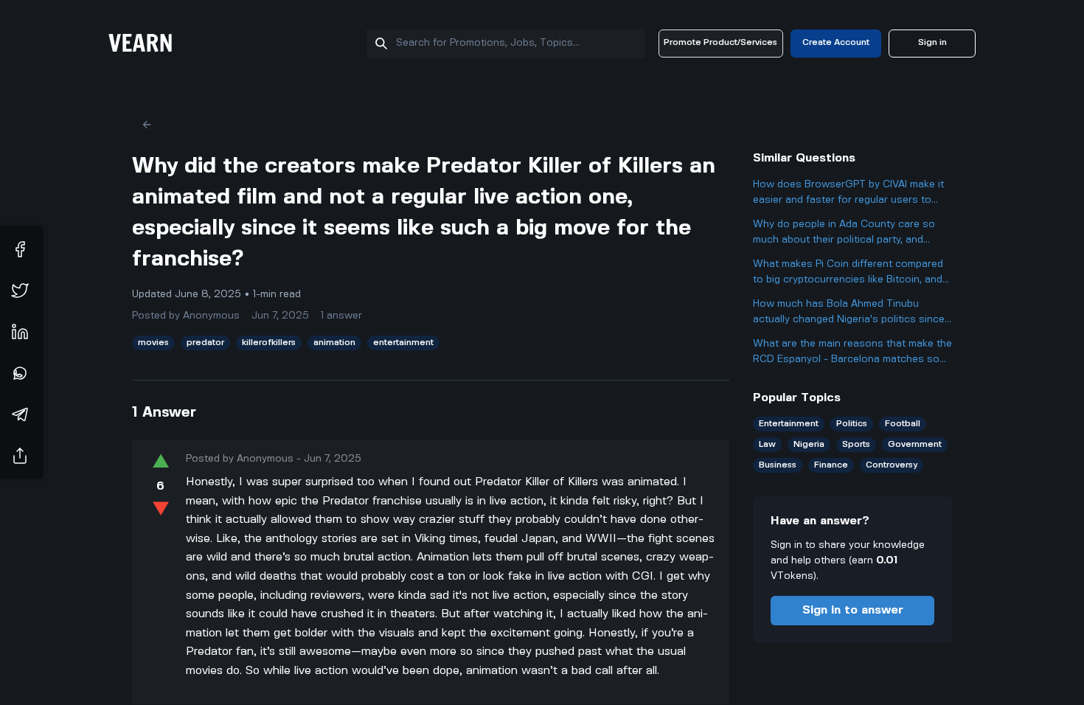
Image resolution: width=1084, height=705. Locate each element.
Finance (831, 465)
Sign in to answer (852, 610)
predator (205, 342)
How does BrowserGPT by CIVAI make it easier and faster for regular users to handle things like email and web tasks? (848, 193)
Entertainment (789, 424)
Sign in (932, 42)
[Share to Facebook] (20, 249)
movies (153, 342)
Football (902, 424)
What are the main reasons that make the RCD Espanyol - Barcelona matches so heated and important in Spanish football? (852, 352)
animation (334, 342)
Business (777, 465)
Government (915, 444)
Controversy (891, 465)
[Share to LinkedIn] (20, 332)
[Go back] (146, 124)
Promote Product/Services (720, 42)
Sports (856, 444)
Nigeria (808, 444)
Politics (851, 424)
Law (767, 444)
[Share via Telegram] (20, 414)
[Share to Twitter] (20, 290)
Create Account (835, 42)
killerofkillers (269, 342)
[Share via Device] (20, 455)
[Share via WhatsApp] (20, 373)
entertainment (403, 342)
